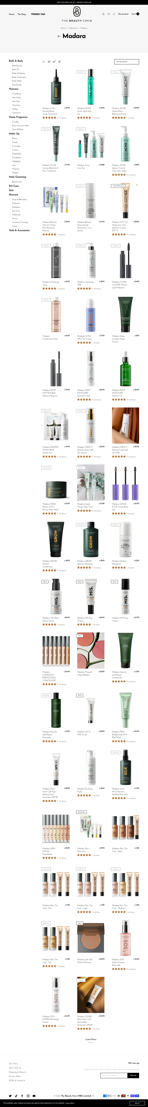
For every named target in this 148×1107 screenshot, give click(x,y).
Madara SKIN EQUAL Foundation (48, 851)
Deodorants (17, 85)
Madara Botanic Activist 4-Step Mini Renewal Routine (49, 226)
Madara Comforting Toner (50, 337)
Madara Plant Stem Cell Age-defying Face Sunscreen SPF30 (50, 793)
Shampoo (16, 105)
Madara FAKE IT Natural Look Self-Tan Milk (120, 450)
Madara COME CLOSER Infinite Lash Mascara (119, 285)
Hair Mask (16, 98)
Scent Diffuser (17, 129)
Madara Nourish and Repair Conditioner (119, 675)
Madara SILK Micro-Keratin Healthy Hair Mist (120, 792)
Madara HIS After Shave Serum (50, 619)
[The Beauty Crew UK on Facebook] (22, 1096)
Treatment (16, 113)
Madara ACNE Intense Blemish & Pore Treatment (50, 168)
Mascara (15, 169)
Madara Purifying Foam (85, 790)
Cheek (14, 142)
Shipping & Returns (17, 1072)
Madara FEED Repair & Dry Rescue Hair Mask (50, 507)
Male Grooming (17, 177)
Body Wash (16, 81)
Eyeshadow (16, 154)
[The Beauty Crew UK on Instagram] (28, 1096)
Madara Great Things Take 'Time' (85, 505)
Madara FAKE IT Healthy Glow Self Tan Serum (85, 450)
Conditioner (16, 94)
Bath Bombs (17, 66)
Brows (14, 138)
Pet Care (14, 186)
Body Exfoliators (18, 73)
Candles (15, 122)
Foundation (16, 157)
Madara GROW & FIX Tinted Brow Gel (120, 507)
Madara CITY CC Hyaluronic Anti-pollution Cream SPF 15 (120, 226)
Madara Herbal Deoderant (119, 562)
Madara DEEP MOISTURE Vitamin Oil (118, 393)
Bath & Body (16, 61)
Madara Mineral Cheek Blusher (84, 673)
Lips (13, 165)
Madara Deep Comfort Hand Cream (118, 339)
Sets (11, 190)
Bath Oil (15, 69)
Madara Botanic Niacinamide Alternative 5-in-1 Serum (84, 226)
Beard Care (17, 182)
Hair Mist (16, 101)
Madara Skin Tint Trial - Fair (50, 906)
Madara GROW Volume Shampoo (85, 562)
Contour (15, 150)
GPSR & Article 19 (17, 1081)
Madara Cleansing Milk (85, 283)
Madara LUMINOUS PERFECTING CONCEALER (49, 676)
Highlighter (16, 161)
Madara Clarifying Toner (50, 283)
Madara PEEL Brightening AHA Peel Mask (119, 735)
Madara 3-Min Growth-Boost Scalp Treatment (49, 111)
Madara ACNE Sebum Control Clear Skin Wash (119, 168)
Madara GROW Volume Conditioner (49, 564)
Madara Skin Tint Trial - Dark (119, 850)
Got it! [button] (137, 1103)
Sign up (133, 1075)
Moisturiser (16, 215)
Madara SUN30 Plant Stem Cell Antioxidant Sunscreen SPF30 (85, 1020)
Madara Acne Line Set (83, 166)
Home (11, 14)
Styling (14, 109)
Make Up (14, 133)
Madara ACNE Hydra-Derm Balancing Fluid (119, 111)
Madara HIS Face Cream (120, 619)
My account (123, 14)
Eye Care (16, 211)
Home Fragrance (18, 117)
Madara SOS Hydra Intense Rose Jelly (118, 962)
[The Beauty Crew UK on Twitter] (10, 1096)
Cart (135, 14)
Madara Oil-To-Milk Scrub (84, 733)
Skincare (13, 194)
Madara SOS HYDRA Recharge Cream (50, 1019)
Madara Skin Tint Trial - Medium (119, 906)
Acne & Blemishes (19, 199)
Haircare (13, 89)
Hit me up (133, 1063)
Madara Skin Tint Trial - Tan (50, 961)
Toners (14, 226)
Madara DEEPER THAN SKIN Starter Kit (50, 450)
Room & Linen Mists (20, 126)
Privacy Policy (15, 1076)
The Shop (22, 14)
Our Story (13, 1064)
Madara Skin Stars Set (83, 850)
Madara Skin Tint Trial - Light (85, 906)
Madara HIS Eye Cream (84, 619)
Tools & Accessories (19, 230)
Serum (15, 218)
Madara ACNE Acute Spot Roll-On (84, 111)
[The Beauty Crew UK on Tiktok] (16, 1096)
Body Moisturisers (19, 77)
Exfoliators (16, 207)
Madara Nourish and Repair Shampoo (49, 735)
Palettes (15, 173)
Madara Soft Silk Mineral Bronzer (84, 961)
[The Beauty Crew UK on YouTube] (34, 1096)
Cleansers (16, 203)
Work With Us (15, 1068)
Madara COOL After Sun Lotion (84, 337)
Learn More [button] (69, 1103)
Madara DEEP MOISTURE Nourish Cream (84, 393)
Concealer (16, 146)
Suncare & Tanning (20, 222)
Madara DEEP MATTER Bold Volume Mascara (49, 393)
